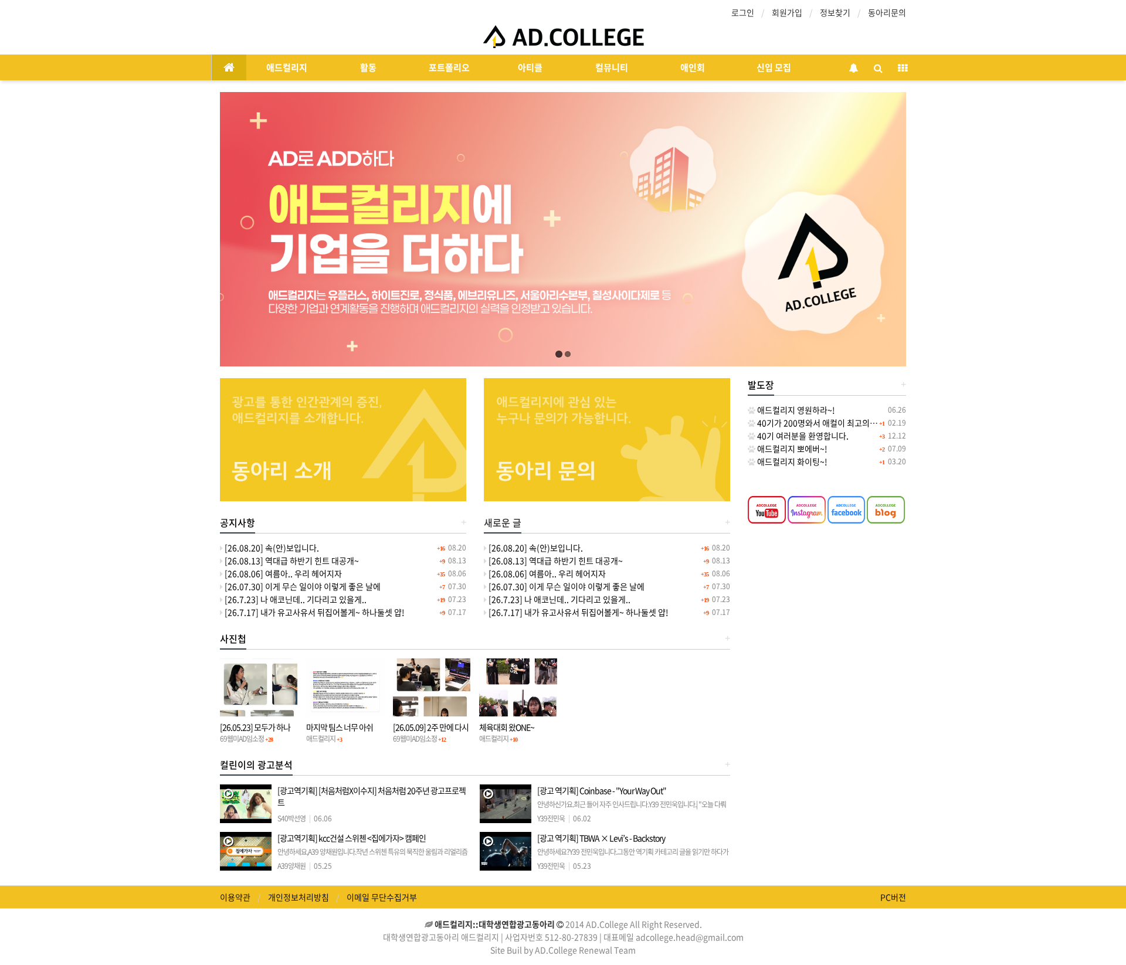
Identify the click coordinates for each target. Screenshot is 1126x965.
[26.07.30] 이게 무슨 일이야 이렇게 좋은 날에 (302, 586)
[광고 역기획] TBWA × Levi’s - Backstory (632, 856)
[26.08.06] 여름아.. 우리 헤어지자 (282, 573)
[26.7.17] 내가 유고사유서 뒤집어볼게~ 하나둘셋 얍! (314, 612)
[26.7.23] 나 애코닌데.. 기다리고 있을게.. (295, 599)
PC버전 (893, 897)
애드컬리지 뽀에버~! (791, 448)
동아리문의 (887, 12)
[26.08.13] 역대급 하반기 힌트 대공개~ (291, 560)
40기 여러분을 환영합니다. (802, 435)
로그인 (742, 12)
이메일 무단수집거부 (382, 897)
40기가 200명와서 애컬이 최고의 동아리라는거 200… (848, 423)
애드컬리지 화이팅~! (791, 461)
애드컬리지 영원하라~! (795, 410)
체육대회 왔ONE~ (506, 727)
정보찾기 (835, 12)
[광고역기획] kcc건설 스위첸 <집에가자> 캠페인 (372, 856)
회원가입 (787, 12)
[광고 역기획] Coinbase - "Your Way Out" (631, 808)
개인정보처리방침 (298, 897)
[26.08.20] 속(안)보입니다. (271, 547)
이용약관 (235, 897)
